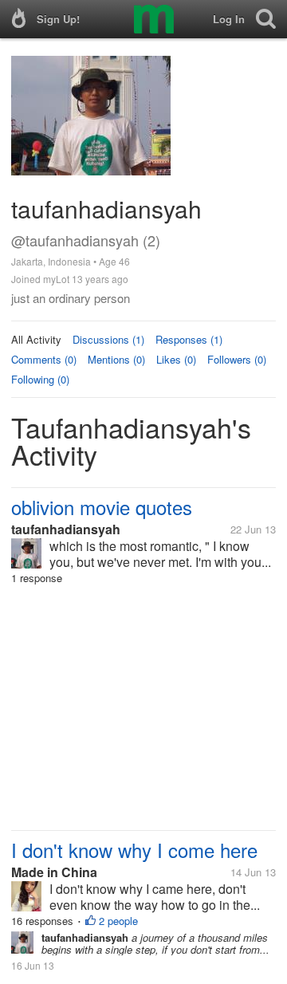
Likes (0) (176, 359)
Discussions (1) (108, 339)
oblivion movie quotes (101, 507)
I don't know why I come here (134, 850)
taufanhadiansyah (65, 529)
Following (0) (40, 379)
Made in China (54, 872)
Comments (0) (44, 359)
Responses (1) (188, 339)
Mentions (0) (116, 359)
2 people (118, 920)
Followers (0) (236, 359)
